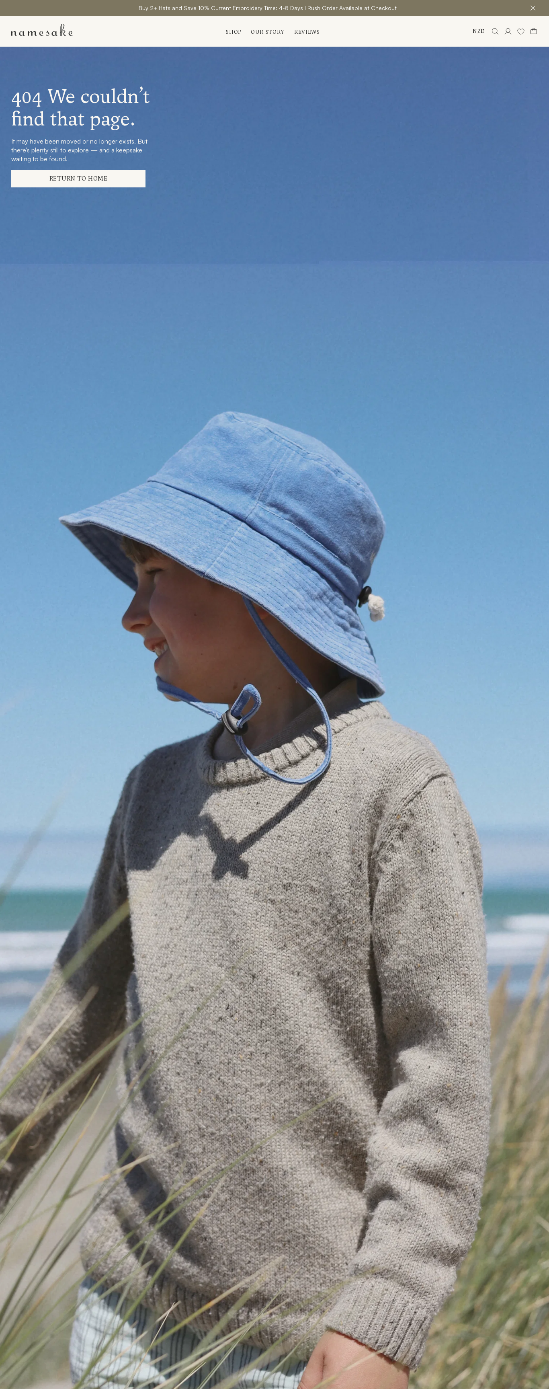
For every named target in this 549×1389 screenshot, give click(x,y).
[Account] (508, 31)
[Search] (495, 31)
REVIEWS (307, 32)
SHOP (233, 32)
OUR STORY (268, 32)
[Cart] (534, 31)
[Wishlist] (521, 31)
